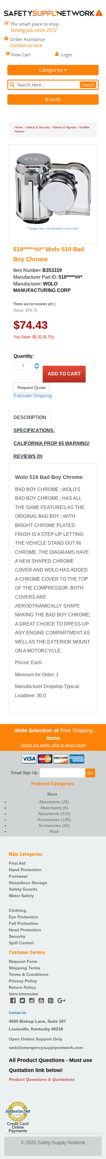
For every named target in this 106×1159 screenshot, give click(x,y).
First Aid (17, 863)
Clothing (17, 910)
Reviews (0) (28, 456)
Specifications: (34, 430)
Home (19, 127)
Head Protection (25, 929)
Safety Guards (23, 889)
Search (88, 85)
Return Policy (22, 987)
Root (52, 794)
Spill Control (21, 942)
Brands (53, 99)
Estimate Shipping (33, 395)
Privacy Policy (23, 981)
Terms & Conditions (29, 974)
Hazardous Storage (28, 882)
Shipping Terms (24, 968)
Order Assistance (27, 39)
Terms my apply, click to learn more (53, 745)
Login (66, 55)
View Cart (20, 55)
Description (30, 417)
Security (17, 936)
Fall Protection (23, 923)
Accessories (54, 819)
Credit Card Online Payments (18, 1127)
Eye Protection (23, 917)
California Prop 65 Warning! (52, 443)
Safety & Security (38, 127)
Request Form (23, 961)
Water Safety (21, 895)
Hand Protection (25, 869)
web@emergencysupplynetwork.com (46, 1047)
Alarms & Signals (64, 127)
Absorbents (54, 802)
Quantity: (24, 356)
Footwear (18, 876)
